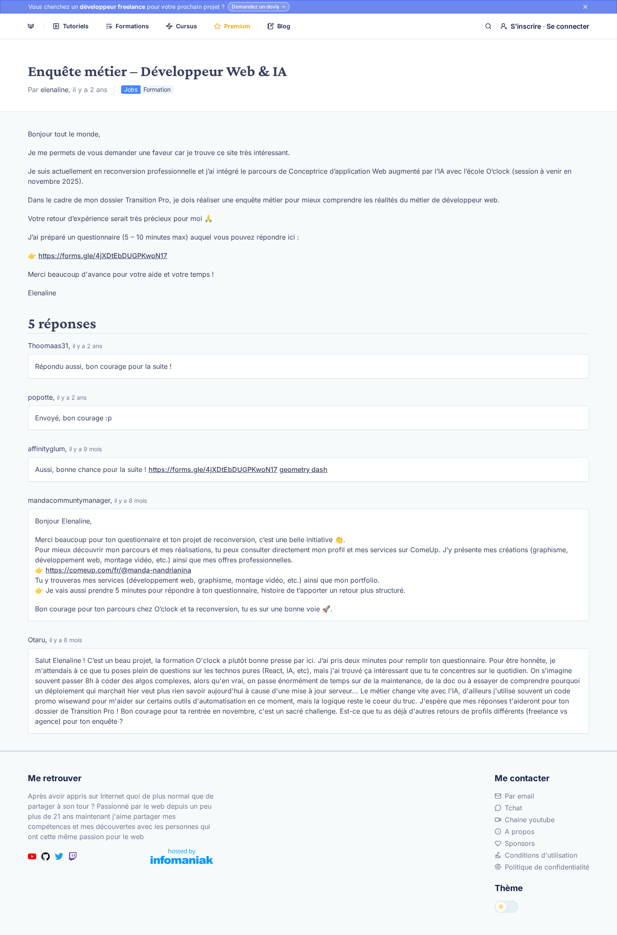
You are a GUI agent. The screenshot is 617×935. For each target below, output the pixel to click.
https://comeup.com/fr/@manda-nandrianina (118, 570)
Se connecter (568, 26)
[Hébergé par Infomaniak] (182, 856)
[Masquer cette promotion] (585, 6)
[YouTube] (32, 856)
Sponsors (520, 843)
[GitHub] (45, 856)
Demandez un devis (255, 6)
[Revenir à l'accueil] (31, 26)
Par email (519, 796)
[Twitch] (72, 856)
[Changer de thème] (506, 907)
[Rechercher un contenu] (488, 26)
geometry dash (303, 469)
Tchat (513, 808)
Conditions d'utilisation (541, 855)
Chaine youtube (530, 819)
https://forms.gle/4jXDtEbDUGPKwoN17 (102, 255)
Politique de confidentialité (547, 867)
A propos (519, 831)
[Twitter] (59, 856)
